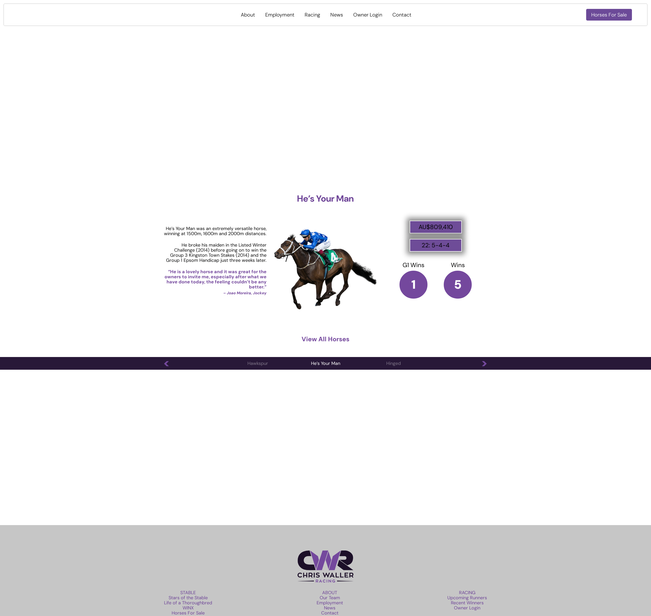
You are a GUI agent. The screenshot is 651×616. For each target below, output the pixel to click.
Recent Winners (467, 603)
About (248, 14)
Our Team (330, 598)
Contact (401, 14)
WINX (188, 608)
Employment (279, 14)
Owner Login (367, 14)
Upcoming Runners (467, 598)
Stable (188, 593)
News (336, 14)
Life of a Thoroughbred (188, 603)
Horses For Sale (609, 14)
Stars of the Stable (188, 598)
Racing (312, 14)
